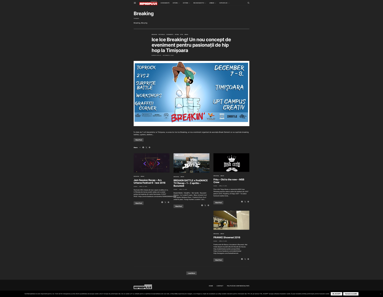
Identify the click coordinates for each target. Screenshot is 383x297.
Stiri (181, 34)
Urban (211, 3)
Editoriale (161, 34)
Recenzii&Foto (198, 3)
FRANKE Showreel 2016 (226, 237)
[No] (381, 294)
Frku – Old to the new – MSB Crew (228, 181)
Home (211, 286)
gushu (135, 186)
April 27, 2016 (143, 186)
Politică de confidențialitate (238, 286)
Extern (185, 3)
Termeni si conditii (351, 294)
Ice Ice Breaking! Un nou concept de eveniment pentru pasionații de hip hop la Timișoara (191, 45)
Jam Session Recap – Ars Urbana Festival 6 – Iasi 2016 (149, 181)
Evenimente (165, 3)
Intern (175, 3)
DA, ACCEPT (336, 294)
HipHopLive (223, 3)
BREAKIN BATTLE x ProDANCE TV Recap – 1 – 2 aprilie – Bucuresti (191, 183)
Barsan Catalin (156, 55)
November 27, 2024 (168, 55)
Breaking (154, 34)
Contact (220, 286)
